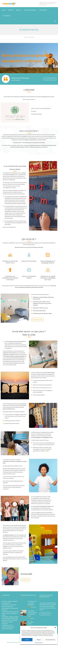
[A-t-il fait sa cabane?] (23, 624)
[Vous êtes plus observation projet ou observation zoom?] (23, 613)
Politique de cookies (39, 642)
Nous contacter (50, 79)
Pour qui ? (18, 10)
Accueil (4, 10)
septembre (32, 607)
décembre (31, 618)
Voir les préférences (50, 639)
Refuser (39, 639)
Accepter (27, 639)
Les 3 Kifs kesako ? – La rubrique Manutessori (32, 603)
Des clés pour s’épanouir (30, 10)
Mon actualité (42, 10)
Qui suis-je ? (11, 10)
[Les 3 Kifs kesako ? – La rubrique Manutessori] (23, 603)
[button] (55, 627)
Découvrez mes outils (37, 319)
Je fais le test (45, 613)
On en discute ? (6, 15)
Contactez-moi (25, 579)
